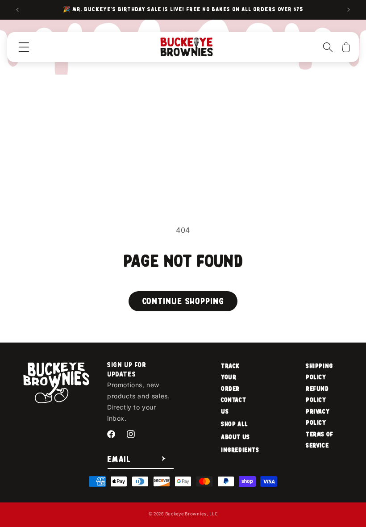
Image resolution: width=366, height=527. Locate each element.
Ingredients (240, 450)
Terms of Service (319, 440)
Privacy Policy (317, 417)
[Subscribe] (164, 458)
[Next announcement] (348, 10)
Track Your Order (230, 377)
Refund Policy (317, 394)
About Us (235, 437)
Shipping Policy (319, 372)
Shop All (234, 424)
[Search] (328, 47)
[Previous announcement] (17, 10)
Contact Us (233, 405)
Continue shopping (183, 301)
